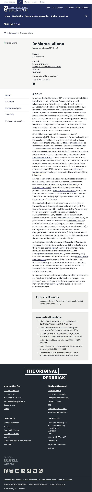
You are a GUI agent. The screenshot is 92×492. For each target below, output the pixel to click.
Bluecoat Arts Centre (52, 184)
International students (57, 412)
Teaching (9, 114)
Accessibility (9, 480)
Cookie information (47, 480)
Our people (12, 24)
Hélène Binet (65, 217)
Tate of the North (70, 184)
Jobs (53, 8)
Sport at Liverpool (11, 430)
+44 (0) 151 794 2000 (57, 437)
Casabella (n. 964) (75, 220)
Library (7, 426)
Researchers (9, 405)
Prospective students (13, 398)
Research (9, 101)
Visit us (51, 448)
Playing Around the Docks (64, 190)
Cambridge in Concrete (55, 248)
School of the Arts (40, 64)
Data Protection (65, 480)
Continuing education (57, 408)
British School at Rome (42, 157)
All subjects (9, 444)
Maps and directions (57, 444)
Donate (60, 8)
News (48, 8)
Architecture (38, 56)
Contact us (53, 440)
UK (20, 2)
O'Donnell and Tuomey (50, 284)
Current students (11, 390)
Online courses (54, 401)
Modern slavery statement (15, 484)
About (8, 95)
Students (85, 8)
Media (6, 408)
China (27, 2)
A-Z (66, 8)
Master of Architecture (73, 143)
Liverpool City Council (41, 187)
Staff (78, 8)
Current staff (9, 394)
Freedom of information (26, 480)
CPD (50, 405)
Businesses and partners (14, 401)
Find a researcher (11, 433)
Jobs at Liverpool (11, 422)
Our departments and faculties (17, 440)
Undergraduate (54, 390)
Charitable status (58, 484)
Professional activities (14, 121)
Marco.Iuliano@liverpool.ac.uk (45, 76)
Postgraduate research (58, 398)
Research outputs (13, 108)
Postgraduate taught (57, 394)
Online (42, 2)
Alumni (71, 8)
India (34, 2)
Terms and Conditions (38, 484)
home (5, 33)
